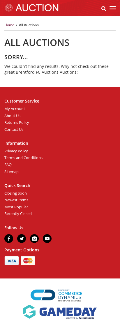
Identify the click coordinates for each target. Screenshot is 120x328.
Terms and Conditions (23, 157)
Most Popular (16, 206)
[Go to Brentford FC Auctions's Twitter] (21, 238)
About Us (12, 115)
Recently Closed (18, 213)
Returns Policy (16, 122)
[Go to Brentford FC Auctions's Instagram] (34, 238)
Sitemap (11, 171)
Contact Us (13, 129)
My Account (14, 108)
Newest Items (16, 199)
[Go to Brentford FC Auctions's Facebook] (8, 238)
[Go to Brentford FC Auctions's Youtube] (47, 238)
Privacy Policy (16, 151)
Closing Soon (15, 193)
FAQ (8, 164)
